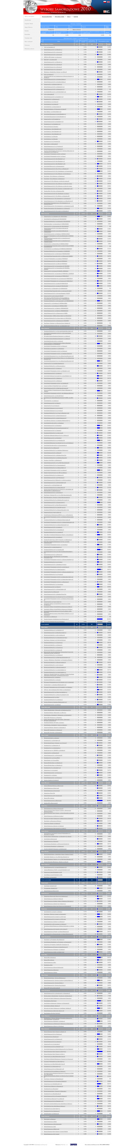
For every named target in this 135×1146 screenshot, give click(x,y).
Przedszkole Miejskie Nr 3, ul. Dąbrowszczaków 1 (54, 365)
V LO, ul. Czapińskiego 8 (49, 47)
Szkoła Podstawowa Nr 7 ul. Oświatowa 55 (53, 1039)
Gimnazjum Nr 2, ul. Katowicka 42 (51, 752)
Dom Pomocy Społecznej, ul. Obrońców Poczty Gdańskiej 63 (57, 323)
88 (41, 547)
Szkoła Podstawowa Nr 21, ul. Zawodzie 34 (53, 492)
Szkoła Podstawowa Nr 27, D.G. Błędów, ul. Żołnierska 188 (56, 196)
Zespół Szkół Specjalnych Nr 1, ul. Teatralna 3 (54, 423)
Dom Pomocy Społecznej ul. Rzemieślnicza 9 (53, 1078)
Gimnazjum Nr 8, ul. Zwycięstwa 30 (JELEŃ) (53, 295)
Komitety (27, 30)
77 (41, 519)
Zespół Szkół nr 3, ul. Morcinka (51, 136)
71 (41, 504)
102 (41, 581)
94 (41, 562)
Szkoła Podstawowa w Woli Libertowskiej (53, 1124)
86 (41, 542)
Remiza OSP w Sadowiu (49, 798)
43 (41, 151)
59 (41, 191)
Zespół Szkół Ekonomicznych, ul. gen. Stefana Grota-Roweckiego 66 (59, 356)
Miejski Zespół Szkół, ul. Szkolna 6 (51, 737)
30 (41, 119)
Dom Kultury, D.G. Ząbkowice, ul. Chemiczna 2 (54, 176)
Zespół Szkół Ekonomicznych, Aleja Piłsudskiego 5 (55, 114)
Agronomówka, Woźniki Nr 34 (50, 888)
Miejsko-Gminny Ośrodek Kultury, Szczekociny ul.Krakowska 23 (58, 995)
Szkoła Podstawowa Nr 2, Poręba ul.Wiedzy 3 (53, 982)
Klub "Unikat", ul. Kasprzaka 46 (51, 143)
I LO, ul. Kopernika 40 (49, 94)
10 (41, 69)
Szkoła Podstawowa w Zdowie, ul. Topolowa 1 (54, 1026)
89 (41, 549)
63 (41, 201)
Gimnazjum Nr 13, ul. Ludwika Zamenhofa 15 (54, 363)
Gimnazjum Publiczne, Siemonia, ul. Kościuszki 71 (55, 727)
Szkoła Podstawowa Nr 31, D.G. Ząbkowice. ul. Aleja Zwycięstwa (58, 186)
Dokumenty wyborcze (29, 48)
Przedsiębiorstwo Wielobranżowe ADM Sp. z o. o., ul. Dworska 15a (58, 514)
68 (41, 497)
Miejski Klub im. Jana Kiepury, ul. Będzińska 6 (54, 348)
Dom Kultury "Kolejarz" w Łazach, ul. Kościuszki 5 (55, 914)
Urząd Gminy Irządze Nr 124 (50, 885)
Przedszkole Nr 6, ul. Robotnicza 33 (51, 99)
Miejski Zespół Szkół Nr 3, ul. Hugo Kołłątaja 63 (54, 635)
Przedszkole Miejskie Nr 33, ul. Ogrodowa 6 (53, 574)
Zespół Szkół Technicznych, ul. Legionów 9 (53, 408)
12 (41, 74)
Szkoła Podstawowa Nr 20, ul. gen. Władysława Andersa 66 (56, 462)
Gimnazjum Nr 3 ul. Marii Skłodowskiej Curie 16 (54, 1056)
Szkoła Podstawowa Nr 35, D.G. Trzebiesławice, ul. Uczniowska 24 (58, 171)
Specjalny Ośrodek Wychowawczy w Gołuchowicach (55, 848)
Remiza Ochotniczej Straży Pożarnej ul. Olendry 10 (55, 1031)
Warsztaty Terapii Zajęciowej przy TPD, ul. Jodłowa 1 (55, 472)
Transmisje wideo (28, 38)
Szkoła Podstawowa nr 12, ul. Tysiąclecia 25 (53, 146)
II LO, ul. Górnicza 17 (49, 74)
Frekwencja (27, 45)
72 (41, 507)
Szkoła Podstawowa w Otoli (50, 1126)
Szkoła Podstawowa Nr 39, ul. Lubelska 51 (53, 527)
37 (41, 136)
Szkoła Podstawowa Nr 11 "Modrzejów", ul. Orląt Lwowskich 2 (57, 480)
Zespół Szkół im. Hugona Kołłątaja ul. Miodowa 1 (54, 1071)
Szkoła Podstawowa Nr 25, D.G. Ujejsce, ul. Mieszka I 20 (56, 168)
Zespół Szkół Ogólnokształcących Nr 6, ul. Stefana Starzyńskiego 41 (58, 576)
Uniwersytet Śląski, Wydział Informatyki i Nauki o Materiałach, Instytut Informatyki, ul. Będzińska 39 (57, 343)
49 (41, 166)
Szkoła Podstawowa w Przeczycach (51, 788)
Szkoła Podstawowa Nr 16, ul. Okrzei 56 (52, 452)
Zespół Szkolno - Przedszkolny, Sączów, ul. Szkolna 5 (55, 725)
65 (41, 205)
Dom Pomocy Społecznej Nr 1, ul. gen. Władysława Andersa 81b (58, 495)
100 (41, 576)
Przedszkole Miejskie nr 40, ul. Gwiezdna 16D (54, 549)
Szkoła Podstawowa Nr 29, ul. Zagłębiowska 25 (54, 477)
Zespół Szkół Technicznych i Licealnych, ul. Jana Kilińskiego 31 (57, 375)
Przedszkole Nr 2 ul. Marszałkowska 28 (52, 1093)
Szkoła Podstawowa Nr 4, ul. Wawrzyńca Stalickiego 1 (55, 692)
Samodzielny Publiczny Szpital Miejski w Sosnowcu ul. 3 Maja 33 (58, 606)
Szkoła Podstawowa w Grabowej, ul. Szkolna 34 (54, 921)
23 (41, 101)
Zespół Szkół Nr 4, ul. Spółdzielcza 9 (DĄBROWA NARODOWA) (58, 248)
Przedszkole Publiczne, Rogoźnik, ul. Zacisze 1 (54, 722)
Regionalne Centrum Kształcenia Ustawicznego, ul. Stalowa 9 (57, 336)
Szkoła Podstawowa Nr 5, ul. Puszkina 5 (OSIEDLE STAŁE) (57, 233)
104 (41, 586)
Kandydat (76, 16)
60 (41, 193)
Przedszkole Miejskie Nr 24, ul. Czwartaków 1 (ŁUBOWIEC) (57, 251)
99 (41, 574)
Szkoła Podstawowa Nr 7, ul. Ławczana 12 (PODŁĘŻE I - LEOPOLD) (59, 273)
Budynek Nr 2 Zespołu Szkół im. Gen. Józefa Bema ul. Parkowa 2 (58, 1103)
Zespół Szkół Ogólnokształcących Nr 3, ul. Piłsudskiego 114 (57, 370)
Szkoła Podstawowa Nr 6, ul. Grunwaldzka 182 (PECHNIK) (57, 266)
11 (41, 71)
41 (41, 146)
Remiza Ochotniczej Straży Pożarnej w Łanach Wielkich (56, 1131)
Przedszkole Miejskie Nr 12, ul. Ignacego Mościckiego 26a (56, 413)
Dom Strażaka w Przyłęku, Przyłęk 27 (52, 1013)
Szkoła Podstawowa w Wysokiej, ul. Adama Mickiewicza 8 (56, 931)
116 (41, 616)
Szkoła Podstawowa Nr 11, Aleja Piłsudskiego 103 (54, 163)
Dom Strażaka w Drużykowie (50, 1000)
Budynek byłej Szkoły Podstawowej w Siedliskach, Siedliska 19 (57, 1008)
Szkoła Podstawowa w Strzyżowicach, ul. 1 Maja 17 (55, 828)
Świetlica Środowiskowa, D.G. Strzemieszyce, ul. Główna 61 (57, 208)
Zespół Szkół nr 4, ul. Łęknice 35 (51, 101)
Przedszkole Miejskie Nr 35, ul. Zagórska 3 (53, 562)
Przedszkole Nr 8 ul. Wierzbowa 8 (51, 1036)
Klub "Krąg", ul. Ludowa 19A (50, 59)
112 (41, 606)
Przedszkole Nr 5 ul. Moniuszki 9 (51, 1088)
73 (41, 509)
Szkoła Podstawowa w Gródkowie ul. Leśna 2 (53, 816)
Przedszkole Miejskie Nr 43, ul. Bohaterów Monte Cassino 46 (57, 519)
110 (41, 601)
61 (41, 196)
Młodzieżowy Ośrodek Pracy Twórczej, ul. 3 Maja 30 (55, 71)
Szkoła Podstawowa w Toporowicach (52, 790)
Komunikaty (27, 34)
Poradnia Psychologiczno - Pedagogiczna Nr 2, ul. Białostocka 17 (58, 539)
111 (41, 604)
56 (41, 183)
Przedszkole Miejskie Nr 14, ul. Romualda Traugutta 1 (55, 637)
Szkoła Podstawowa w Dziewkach (51, 841)
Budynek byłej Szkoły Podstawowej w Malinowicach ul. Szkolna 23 (58, 818)
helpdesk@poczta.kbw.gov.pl (41, 1144)
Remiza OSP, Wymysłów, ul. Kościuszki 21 (53, 732)
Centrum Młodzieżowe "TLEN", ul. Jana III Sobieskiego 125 (57, 869)
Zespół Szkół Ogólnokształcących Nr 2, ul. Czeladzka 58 (56, 383)
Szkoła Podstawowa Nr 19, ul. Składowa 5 (53, 378)
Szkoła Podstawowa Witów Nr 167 (51, 890)
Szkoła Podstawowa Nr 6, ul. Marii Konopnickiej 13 (55, 632)
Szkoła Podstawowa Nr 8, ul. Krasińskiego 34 (53, 96)
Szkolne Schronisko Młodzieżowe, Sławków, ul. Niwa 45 (56, 861)
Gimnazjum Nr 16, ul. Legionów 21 (51, 405)
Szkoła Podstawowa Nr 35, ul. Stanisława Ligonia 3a (55, 564)
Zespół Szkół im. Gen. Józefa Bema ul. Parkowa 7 (54, 1106)
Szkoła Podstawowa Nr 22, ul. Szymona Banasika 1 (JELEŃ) (57, 293)
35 (41, 131)
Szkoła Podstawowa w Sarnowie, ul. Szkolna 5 (54, 825)
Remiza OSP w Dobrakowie (50, 957)
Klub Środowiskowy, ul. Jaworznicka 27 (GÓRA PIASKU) (56, 223)
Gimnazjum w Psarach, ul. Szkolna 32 (52, 823)
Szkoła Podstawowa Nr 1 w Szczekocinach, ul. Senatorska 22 (57, 993)
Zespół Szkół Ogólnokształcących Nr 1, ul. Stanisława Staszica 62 (58, 353)
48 (41, 163)
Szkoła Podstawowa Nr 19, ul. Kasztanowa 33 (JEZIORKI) (56, 320)
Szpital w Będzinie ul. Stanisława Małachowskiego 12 (55, 702)
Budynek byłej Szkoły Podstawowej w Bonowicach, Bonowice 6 (57, 998)
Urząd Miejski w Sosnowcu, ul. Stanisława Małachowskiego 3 (57, 420)
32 (41, 124)
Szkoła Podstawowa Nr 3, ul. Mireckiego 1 (53, 49)
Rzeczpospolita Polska (47, 16)
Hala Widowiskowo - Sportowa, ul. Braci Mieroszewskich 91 (57, 497)
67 (41, 210)
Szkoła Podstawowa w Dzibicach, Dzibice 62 (53, 898)
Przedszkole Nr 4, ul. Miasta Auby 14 (52, 745)
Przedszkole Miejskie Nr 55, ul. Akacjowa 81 (53, 432)
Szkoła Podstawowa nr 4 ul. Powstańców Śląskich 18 (55, 1081)
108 (41, 596)
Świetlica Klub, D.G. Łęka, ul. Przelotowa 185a (54, 191)
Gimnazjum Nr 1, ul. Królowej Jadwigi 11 (53, 84)
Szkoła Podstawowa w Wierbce (50, 972)
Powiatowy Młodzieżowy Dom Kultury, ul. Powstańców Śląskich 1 (58, 659)
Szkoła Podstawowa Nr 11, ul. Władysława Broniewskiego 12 (57, 657)
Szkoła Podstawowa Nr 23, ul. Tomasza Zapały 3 (54, 502)
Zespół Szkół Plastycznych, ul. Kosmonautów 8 (54, 166)
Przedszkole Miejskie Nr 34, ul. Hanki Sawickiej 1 (54, 569)
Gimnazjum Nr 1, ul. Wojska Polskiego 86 (53, 485)
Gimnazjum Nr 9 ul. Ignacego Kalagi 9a (52, 512)
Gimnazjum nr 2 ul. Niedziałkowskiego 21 (53, 1083)
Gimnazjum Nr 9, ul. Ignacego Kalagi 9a (52, 601)
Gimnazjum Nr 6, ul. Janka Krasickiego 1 (53, 547)
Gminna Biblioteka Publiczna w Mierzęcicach (53, 785)
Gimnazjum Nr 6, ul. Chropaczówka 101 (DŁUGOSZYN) (56, 226)
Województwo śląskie (59, 16)
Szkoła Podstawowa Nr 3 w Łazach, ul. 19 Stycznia (55, 916)
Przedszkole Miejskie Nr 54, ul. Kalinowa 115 (54, 475)
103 (41, 584)
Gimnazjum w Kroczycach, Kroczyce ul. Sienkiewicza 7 (56, 896)
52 (41, 173)
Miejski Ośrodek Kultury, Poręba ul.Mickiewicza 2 (54, 977)
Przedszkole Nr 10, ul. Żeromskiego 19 (52, 767)
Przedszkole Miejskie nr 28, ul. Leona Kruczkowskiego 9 (56, 427)
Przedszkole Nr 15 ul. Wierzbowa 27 (52, 1111)
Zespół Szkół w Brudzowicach (50, 838)
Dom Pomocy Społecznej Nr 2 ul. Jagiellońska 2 (54, 621)
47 (41, 161)
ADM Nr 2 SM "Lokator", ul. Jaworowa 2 (53, 57)
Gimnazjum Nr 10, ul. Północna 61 (51, 447)
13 (41, 76)
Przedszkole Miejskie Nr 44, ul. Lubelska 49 (53, 532)
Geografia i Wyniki (29, 23)
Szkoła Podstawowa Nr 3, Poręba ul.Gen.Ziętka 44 (54, 985)
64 (41, 203)
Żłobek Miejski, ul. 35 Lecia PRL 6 (51, 760)
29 (41, 116)
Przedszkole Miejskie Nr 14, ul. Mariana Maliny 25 (55, 467)
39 (41, 141)
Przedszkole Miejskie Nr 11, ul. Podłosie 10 (53, 654)
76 (41, 517)
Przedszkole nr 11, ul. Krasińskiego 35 (52, 124)
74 (41, 512)
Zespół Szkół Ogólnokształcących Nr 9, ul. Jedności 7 (55, 470)
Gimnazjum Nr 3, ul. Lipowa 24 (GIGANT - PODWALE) (56, 271)
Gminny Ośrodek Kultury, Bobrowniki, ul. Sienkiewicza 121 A (57, 710)
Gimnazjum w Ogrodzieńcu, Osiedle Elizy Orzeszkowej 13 (56, 944)
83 (41, 534)
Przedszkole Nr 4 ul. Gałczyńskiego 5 (52, 1108)
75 (41, 514)
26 (41, 109)
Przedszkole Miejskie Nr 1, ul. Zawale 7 (52, 679)
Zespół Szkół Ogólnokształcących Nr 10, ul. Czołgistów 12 (56, 566)
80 (41, 527)
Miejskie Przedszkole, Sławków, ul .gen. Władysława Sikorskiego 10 (58, 859)
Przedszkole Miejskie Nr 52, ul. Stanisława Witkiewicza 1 (56, 450)
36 (41, 133)
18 (41, 89)
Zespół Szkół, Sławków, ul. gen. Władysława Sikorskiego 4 (56, 856)
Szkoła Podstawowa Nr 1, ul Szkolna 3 (52, 677)
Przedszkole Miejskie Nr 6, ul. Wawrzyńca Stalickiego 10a (56, 694)
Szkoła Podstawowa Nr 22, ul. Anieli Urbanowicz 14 (55, 415)
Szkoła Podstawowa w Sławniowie (51, 969)
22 (41, 99)
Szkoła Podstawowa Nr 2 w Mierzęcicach (52, 800)
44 (41, 153)
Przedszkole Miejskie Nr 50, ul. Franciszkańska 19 (54, 465)
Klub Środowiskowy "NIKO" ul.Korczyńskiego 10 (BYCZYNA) (57, 315)
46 (41, 158)
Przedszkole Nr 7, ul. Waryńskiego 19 (52, 740)
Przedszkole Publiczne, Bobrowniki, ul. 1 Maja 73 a (55, 712)
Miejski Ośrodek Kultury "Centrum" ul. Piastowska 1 (55, 1091)
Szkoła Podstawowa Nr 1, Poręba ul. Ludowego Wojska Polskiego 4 (58, 980)
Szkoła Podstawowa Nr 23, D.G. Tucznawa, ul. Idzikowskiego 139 (58, 188)
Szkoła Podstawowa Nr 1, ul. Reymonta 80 (53, 755)
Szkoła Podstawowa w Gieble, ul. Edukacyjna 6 (54, 951)
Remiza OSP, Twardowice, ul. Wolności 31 (53, 729)
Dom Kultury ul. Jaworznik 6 (50, 877)
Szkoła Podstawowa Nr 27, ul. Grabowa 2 (53, 368)
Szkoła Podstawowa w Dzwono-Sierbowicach (53, 967)
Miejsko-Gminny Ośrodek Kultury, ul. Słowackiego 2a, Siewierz (57, 836)
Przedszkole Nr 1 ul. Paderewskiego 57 (52, 1066)
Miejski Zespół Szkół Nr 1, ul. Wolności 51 (53, 645)
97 (41, 569)
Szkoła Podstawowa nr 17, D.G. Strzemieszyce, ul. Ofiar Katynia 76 (58, 201)
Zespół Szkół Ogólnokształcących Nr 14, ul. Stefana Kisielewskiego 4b (59, 522)
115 (41, 614)
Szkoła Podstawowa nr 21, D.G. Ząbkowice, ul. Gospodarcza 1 (57, 173)
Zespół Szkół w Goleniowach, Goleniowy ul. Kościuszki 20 (56, 1003)
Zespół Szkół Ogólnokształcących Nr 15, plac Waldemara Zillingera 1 (59, 393)
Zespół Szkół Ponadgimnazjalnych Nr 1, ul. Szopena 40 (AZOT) (58, 290)
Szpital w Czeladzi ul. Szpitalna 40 (51, 780)
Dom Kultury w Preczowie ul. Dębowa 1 (52, 820)
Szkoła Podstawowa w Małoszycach (51, 1129)
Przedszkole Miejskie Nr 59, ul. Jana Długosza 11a (54, 507)
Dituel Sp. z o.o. (64, 1144)
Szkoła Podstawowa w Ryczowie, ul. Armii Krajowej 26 (56, 947)
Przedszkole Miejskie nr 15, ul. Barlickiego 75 (54, 630)
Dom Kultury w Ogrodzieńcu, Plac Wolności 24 (54, 939)
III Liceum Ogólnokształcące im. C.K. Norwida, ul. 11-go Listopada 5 (59, 682)
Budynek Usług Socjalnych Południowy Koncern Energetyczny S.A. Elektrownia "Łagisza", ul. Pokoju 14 (58, 652)
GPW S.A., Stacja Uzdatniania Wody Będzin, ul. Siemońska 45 (57, 689)
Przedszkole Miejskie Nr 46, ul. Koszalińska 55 (54, 529)
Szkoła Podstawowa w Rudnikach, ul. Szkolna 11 (54, 1021)
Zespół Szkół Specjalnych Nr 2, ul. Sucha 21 (53, 341)
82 (41, 532)
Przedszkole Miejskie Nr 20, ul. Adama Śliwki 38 (54, 487)
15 (41, 81)
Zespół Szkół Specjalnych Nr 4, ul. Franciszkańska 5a (55, 445)
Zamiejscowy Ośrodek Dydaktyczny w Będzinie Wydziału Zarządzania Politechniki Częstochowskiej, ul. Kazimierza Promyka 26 (59, 675)
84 (41, 537)
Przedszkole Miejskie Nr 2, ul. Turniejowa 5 (53, 647)
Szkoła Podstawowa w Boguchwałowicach (53, 795)
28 (41, 114)
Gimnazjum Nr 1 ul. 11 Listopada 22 (52, 1044)
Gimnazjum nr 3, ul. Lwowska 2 (51, 770)
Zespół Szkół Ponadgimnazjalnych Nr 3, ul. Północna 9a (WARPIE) (58, 256)
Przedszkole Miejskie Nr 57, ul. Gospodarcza (53, 584)
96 (41, 566)
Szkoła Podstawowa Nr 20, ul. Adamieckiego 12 (54, 86)
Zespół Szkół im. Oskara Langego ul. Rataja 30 (54, 1098)
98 (41, 571)
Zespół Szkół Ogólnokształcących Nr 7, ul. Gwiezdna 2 (56, 544)
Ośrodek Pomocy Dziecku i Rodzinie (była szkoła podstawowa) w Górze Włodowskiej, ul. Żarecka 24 (58, 1019)
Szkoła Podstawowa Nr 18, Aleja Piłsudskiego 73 (54, 158)
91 (41, 554)
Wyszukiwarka (28, 20)
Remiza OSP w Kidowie (49, 959)
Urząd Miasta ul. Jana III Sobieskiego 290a (53, 874)
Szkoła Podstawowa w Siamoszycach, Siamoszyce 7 (55, 903)
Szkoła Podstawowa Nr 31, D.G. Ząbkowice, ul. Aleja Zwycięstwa (58, 183)
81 (41, 529)
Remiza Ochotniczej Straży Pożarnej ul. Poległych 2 (55, 1051)
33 (41, 126)
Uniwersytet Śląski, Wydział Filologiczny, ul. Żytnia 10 (55, 385)
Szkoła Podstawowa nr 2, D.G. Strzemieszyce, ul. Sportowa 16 (57, 198)
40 (41, 143)
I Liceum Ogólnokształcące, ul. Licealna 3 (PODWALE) (56, 258)
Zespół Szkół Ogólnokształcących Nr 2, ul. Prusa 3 (55, 153)
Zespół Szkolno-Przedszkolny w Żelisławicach (54, 846)
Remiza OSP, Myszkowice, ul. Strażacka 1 (53, 717)
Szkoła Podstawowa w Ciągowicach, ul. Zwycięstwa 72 (55, 929)
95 (41, 564)
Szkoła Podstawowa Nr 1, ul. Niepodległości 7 (54, 395)
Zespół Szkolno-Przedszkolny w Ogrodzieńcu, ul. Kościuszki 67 (57, 942)
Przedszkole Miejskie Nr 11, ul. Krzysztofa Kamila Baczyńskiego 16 (58, 331)
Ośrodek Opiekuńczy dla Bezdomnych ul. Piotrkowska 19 (56, 619)
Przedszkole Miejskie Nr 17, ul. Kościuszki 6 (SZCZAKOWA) (57, 221)
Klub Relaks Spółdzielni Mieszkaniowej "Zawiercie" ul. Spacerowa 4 (58, 1058)
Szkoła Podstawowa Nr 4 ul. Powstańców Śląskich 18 (55, 1096)
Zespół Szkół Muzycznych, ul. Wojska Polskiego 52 (55, 91)
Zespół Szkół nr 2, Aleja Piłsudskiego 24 (52, 129)
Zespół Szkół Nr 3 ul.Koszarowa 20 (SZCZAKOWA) (55, 218)
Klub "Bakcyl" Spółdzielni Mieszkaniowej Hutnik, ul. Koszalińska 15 (58, 534)
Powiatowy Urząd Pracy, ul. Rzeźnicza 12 (53, 460)
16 (41, 84)
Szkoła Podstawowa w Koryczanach (51, 1134)
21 (41, 96)
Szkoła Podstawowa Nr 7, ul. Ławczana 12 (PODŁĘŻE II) (56, 276)
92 (41, 557)
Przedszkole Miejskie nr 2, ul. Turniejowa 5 (53, 642)
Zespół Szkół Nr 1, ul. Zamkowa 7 (51, 400)
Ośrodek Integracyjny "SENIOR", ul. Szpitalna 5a (54, 750)
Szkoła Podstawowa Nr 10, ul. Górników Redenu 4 (55, 79)
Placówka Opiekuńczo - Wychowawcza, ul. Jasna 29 (55, 109)
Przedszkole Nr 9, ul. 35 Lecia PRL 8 (52, 757)
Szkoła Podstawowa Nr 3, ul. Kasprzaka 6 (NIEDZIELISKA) (57, 253)
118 (41, 621)
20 (41, 94)
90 (41, 552)
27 (41, 111)
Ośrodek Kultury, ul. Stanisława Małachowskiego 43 (55, 684)
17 (41, 86)
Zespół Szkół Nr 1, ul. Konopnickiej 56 (52, 106)
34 (41, 129)
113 (41, 609)
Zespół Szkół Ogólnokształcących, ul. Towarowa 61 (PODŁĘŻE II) (58, 278)
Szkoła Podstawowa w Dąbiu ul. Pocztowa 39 (53, 808)
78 (41, 522)
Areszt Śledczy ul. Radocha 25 (50, 616)
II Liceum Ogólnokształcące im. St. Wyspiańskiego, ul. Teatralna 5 (58, 687)
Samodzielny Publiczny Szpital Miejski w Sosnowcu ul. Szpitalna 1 (58, 609)
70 (41, 502)
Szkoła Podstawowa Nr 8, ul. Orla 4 (51, 697)
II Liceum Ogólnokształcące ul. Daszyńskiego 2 (54, 1061)
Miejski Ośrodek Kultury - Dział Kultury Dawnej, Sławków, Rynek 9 (58, 854)
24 (41, 104)
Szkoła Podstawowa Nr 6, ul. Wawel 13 (52, 403)
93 (41, 559)
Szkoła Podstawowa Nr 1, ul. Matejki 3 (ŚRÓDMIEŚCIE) (56, 308)
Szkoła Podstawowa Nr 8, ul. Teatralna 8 (52, 430)
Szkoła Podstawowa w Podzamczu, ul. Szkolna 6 (54, 949)
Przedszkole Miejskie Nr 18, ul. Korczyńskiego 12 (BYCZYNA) (57, 318)
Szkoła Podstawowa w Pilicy (50, 962)
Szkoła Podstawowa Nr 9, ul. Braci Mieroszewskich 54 (55, 504)
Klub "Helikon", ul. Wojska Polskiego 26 (52, 111)
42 (41, 148)
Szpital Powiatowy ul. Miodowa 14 (51, 1113)
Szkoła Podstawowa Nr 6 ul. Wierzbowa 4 (53, 1034)
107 (41, 594)
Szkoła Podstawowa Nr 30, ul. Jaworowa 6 (53, 52)
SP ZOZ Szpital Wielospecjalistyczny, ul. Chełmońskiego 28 (56, 325)
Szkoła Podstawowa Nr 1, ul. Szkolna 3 (52, 704)
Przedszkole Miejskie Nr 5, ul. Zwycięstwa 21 (53, 664)
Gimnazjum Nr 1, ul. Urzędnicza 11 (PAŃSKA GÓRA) (55, 303)
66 (41, 208)
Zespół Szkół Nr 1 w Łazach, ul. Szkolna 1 (53, 911)
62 (41, 198)
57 (41, 186)
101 (41, 579)
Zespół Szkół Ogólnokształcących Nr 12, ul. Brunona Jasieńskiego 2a (58, 559)
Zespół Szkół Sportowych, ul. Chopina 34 (53, 64)
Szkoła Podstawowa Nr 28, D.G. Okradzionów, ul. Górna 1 (56, 193)
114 (41, 611)
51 (41, 171)
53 (41, 176)
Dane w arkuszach (28, 41)
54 (41, 178)
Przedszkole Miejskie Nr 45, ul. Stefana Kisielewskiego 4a (56, 524)
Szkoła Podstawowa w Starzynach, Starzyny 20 (54, 1010)
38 (41, 138)
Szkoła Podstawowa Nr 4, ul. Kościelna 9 (52, 425)
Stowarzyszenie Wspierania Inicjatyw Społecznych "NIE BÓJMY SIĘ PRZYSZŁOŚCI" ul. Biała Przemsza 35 (58, 490)
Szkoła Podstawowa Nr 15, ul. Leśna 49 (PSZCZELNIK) (56, 285)
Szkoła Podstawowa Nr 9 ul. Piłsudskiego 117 (53, 1046)
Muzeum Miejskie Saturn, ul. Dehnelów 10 (53, 762)
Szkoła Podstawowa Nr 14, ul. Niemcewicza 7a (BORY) (56, 313)
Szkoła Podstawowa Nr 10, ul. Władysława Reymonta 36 (56, 388)
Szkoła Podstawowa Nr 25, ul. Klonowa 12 (53, 554)
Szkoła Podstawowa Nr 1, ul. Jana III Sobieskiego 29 (55, 867)
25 (41, 106)
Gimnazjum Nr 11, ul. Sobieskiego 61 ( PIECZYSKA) (55, 216)
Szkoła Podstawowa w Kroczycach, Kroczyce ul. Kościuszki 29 (57, 906)
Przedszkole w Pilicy (48, 964)
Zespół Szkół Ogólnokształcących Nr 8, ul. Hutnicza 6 (55, 346)
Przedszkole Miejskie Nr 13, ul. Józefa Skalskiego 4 (55, 669)
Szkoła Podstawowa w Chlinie (50, 1121)
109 (41, 599)
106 (41, 591)
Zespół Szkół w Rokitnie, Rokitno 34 (52, 1005)
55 (41, 181)
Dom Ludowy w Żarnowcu (50, 1119)
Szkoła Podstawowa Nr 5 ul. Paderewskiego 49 (54, 1068)
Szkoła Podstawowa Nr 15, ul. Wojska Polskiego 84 (55, 482)
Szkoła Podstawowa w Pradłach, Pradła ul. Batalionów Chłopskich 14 (58, 901)
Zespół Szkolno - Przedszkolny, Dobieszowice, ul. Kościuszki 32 (57, 715)
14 (41, 79)
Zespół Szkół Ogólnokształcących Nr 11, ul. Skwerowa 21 (56, 581)
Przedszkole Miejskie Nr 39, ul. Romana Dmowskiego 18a (56, 509)
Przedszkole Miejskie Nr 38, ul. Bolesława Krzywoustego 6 (56, 499)
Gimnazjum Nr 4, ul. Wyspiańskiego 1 (52, 119)
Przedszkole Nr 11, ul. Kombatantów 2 (52, 747)
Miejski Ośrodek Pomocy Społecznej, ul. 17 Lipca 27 (55, 742)
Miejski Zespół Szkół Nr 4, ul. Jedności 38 (53, 649)
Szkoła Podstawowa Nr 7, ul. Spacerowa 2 (53, 772)
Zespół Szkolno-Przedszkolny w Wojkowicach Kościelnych (56, 843)
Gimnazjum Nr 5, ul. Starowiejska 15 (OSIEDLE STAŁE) (56, 243)
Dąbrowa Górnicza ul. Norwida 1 (51, 126)
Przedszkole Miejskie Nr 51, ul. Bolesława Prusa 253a (55, 457)
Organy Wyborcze (28, 27)
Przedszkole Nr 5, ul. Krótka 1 (50, 775)
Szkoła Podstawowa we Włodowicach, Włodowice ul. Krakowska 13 (58, 1023)
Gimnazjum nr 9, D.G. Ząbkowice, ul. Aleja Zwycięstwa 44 (56, 181)
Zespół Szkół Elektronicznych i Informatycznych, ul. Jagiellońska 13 (58, 442)
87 (41, 544)
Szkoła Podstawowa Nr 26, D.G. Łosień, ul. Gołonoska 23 (56, 210)
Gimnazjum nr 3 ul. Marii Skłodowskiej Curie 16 (54, 1063)
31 (41, 121)
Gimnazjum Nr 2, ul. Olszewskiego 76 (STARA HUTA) (55, 288)
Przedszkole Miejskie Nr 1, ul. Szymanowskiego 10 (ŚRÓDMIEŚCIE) (59, 300)
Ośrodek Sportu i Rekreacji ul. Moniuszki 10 (53, 1086)
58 (41, 188)
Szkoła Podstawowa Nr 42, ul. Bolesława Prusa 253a (55, 455)
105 (41, 589)
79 (41, 524)
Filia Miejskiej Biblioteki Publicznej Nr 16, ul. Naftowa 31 (56, 435)
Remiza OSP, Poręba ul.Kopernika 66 (52, 987)
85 (41, 539)
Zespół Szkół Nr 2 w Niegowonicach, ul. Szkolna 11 (55, 924)
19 (41, 91)
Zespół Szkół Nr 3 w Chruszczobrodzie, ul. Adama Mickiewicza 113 (58, 934)
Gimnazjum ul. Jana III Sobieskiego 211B (53, 872)
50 (41, 168)
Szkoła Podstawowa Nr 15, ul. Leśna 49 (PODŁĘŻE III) (56, 283)
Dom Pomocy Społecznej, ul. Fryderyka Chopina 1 (55, 640)
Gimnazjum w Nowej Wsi (49, 793)
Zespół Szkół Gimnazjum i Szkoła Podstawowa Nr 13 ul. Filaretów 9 (58, 1049)
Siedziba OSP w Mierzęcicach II (51, 803)
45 (41, 156)
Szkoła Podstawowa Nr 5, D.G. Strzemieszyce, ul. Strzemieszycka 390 (59, 205)
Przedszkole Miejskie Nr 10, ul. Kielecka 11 (53, 699)
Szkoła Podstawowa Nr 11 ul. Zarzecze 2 (52, 1041)
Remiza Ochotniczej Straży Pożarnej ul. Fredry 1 (54, 1054)
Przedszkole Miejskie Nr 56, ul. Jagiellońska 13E (54, 440)
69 (41, 499)
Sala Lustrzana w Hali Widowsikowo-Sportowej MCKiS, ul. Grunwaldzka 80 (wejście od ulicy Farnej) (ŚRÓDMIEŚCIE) (57, 298)
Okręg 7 (69, 16)
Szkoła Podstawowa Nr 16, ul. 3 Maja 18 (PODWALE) (55, 261)
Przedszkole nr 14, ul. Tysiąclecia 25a (52, 141)
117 (41, 619)
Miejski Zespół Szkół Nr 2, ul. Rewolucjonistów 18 (55, 662)
